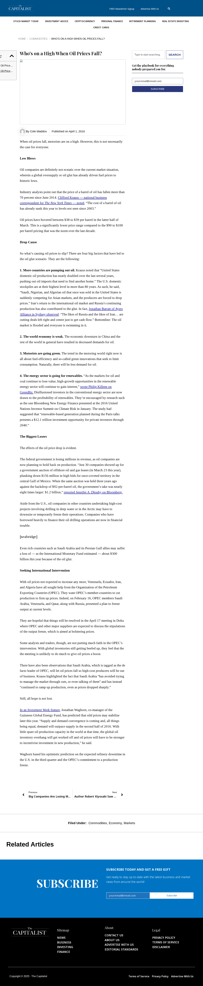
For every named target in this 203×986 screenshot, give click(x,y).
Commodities (38, 38)
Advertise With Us (150, 8)
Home (22, 38)
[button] (11, 55)
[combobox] (181, 9)
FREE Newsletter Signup (121, 8)
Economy (115, 823)
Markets (129, 823)
